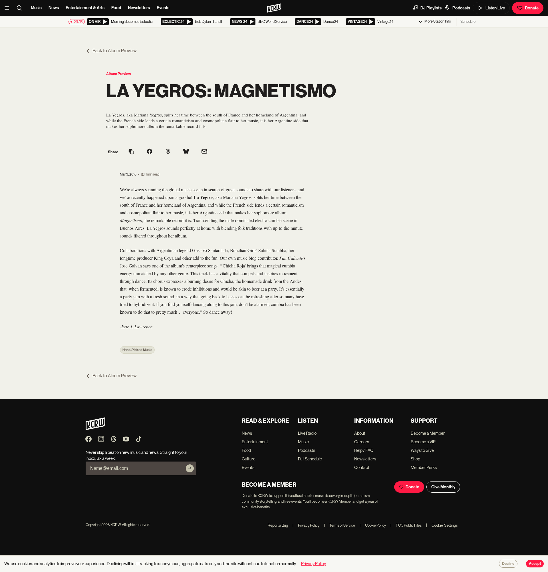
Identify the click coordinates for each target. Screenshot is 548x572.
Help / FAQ (364, 450)
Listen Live (495, 8)
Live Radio (307, 433)
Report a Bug (278, 525)
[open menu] (8, 8)
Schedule (468, 21)
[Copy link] (131, 152)
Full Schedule (310, 458)
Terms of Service (339, 525)
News (54, 7)
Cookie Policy (373, 525)
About (359, 433)
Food (116, 7)
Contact (361, 467)
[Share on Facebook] (149, 151)
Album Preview (118, 74)
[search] (21, 8)
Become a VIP (423, 441)
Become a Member (428, 433)
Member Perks (424, 467)
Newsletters (139, 7)
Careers (361, 441)
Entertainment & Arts (85, 7)
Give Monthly (443, 487)
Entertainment (255, 441)
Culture (248, 458)
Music (36, 7)
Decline (508, 563)
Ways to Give (422, 450)
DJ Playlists (431, 8)
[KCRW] (95, 428)
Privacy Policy (306, 525)
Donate (532, 8)
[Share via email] (204, 152)
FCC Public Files (406, 525)
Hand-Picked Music (137, 350)
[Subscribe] (190, 468)
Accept (535, 563)
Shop (415, 458)
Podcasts (461, 8)
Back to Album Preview (114, 50)
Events (163, 7)
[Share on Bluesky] (186, 151)
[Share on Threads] (168, 151)
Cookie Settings (445, 525)
